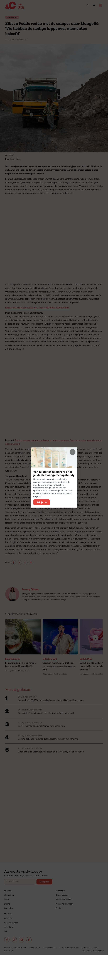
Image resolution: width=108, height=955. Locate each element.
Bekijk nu (41, 502)
